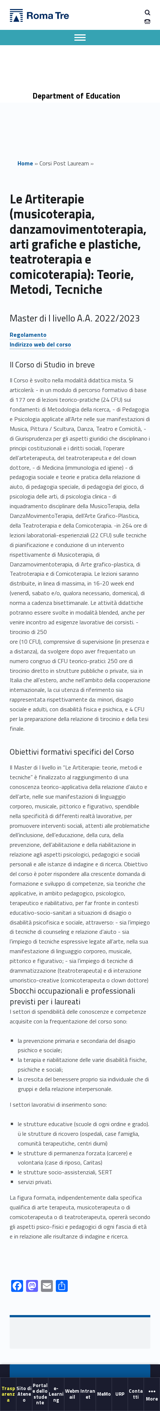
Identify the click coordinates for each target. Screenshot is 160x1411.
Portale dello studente (40, 1394)
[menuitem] (8, 1394)
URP (120, 1394)
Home (25, 163)
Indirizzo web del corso (40, 344)
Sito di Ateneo (24, 1394)
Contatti (136, 1394)
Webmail (72, 1394)
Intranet (87, 1394)
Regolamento (28, 334)
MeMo (104, 1394)
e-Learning (56, 1394)
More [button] (152, 1398)
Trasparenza (8, 1394)
